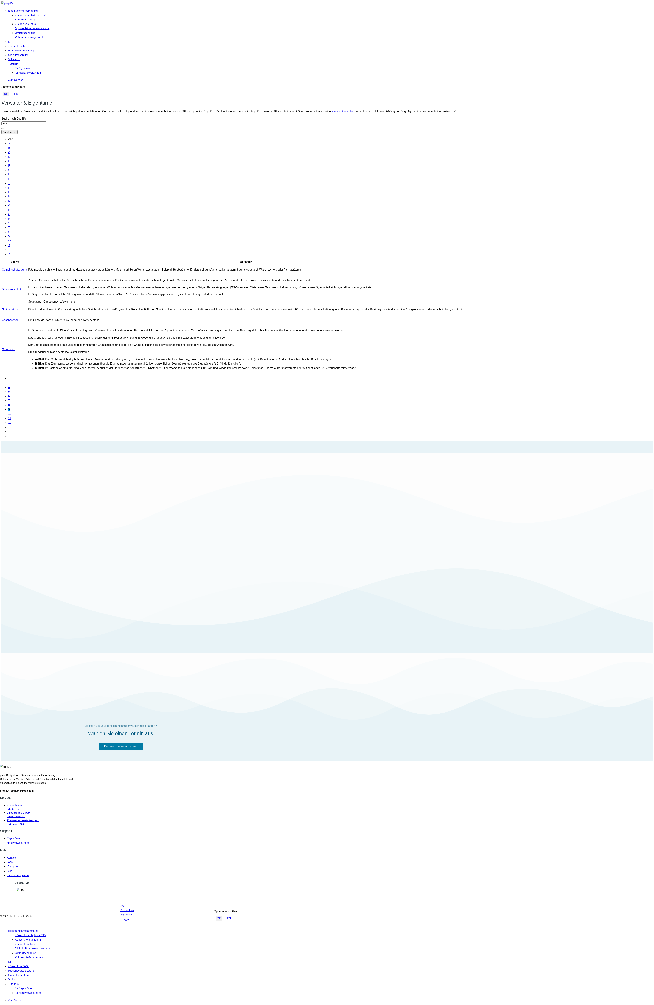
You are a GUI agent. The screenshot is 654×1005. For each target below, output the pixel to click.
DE (6, 94)
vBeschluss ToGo (25, 23)
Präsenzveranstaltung (21, 50)
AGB (122, 906)
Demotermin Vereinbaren (120, 746)
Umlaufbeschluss (25, 32)
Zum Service (15, 79)
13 (9, 427)
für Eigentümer (23, 68)
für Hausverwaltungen (28, 72)
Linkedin (124, 920)
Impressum (126, 914)
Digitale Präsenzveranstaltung (32, 28)
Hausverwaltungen (18, 842)
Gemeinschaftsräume (15, 269)
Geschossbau (10, 320)
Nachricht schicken (342, 111)
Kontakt (11, 857)
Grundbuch (8, 349)
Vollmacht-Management (29, 37)
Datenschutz (127, 910)
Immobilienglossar (18, 875)
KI (9, 41)
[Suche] (2, 128)
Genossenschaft (11, 289)
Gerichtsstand (10, 309)
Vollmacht (14, 59)
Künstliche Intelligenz (27, 19)
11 (9, 418)
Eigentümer (14, 838)
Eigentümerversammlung (23, 10)
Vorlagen (12, 866)
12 (9, 422)
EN (16, 94)
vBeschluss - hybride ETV (30, 15)
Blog (9, 870)
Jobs (10, 862)
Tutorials (13, 63)
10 (9, 413)
